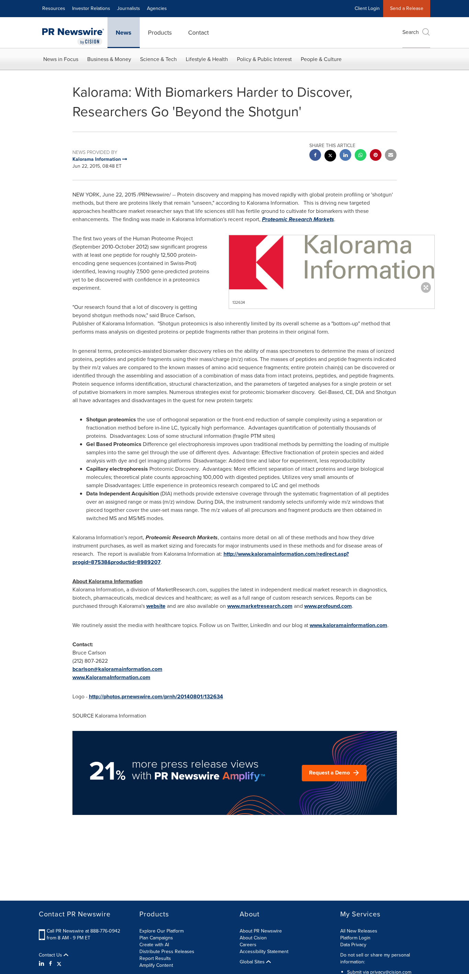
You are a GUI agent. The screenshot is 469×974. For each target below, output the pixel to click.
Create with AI (154, 944)
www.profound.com (328, 606)
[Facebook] (50, 963)
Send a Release (406, 8)
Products (160, 32)
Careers (248, 944)
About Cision (253, 937)
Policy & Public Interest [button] (264, 59)
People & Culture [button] (321, 59)
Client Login (367, 8)
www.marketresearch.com (260, 606)
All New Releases (358, 931)
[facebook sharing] (315, 156)
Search (410, 32)
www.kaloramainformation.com (348, 625)
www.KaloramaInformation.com (111, 677)
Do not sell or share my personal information (375, 958)
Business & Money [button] (109, 59)
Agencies (157, 8)
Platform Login (355, 937)
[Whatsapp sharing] (360, 156)
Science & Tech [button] (158, 59)
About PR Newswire (261, 931)
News (123, 32)
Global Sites (253, 962)
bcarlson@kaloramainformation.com (117, 669)
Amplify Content (156, 965)
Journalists (128, 8)
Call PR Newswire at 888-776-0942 (83, 931)
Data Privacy (353, 944)
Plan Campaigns (156, 937)
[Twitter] (59, 963)
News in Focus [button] (60, 59)
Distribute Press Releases (166, 951)
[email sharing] (391, 156)
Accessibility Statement (264, 951)
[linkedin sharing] (345, 156)
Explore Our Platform (161, 931)
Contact (198, 32)
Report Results (155, 958)
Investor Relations (91, 8)
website (155, 606)
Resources (53, 8)
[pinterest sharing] (375, 156)
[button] (331, 262)
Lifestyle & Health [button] (207, 59)
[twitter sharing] (330, 156)
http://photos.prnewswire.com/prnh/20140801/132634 (156, 696)
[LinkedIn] (42, 963)
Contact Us (51, 955)
